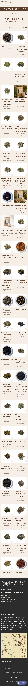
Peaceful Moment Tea (20, 442)
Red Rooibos (20, 572)
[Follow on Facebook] (2, 668)
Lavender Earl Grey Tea (21, 333)
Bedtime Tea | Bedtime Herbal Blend (21, 101)
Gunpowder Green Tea (7, 310)
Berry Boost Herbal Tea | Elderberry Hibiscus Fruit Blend (7, 284)
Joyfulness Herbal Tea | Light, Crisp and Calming (21, 49)
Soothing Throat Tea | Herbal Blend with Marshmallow (21, 417)
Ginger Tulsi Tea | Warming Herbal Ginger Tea (7, 443)
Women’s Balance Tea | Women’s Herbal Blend (7, 128)
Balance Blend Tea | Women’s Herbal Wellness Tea (21, 208)
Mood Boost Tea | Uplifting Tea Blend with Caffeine (7, 181)
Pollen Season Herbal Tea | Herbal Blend (7, 520)
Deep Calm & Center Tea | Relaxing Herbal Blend (7, 156)
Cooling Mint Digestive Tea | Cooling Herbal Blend (21, 181)
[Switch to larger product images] (23, 27)
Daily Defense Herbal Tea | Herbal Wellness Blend (7, 548)
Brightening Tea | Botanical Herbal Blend (7, 416)
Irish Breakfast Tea (7, 360)
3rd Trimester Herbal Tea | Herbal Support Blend (21, 548)
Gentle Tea (7, 572)
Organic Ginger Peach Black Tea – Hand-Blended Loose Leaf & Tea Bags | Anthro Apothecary (21, 388)
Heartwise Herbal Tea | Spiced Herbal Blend (7, 387)
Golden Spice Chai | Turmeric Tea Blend (20, 257)
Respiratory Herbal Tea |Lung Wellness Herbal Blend (21, 494)
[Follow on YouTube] (9, 668)
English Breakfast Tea (7, 492)
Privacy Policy (18, 677)
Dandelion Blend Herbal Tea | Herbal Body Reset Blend (7, 335)
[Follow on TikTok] (12, 668)
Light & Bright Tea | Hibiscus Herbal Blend (21, 155)
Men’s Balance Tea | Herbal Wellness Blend (21, 232)
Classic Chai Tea (21, 309)
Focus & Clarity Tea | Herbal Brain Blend (21, 361)
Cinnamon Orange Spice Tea (7, 206)
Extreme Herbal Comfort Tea (21, 465)
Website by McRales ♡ (14, 685)
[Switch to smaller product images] (26, 27)
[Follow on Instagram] (5, 668)
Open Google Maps (6, 661)
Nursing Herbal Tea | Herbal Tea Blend (21, 282)
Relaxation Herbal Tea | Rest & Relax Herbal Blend (20, 75)
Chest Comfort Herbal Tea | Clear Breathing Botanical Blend (21, 521)
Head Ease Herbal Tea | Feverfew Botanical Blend (7, 232)
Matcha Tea (7, 73)
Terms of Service (9, 681)
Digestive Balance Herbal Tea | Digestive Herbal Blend (21, 129)
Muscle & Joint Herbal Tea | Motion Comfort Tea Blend (7, 102)
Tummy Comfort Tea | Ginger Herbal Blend (7, 257)
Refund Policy (10, 677)
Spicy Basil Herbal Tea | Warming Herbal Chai (7, 467)
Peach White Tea (7, 46)
